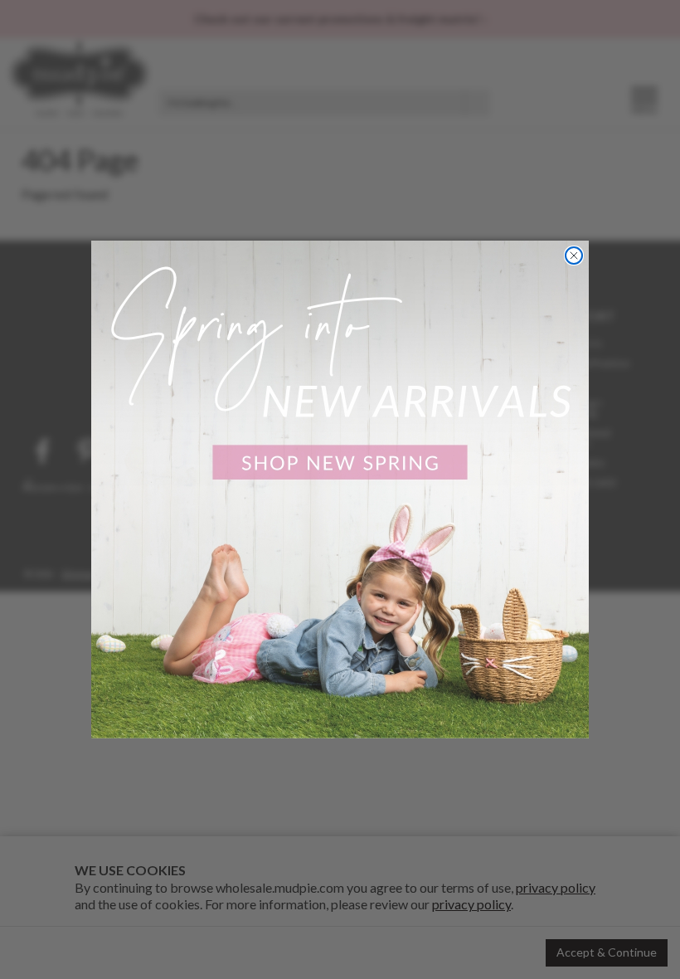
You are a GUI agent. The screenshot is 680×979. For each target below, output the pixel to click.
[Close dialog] (574, 255)
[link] (340, 489)
